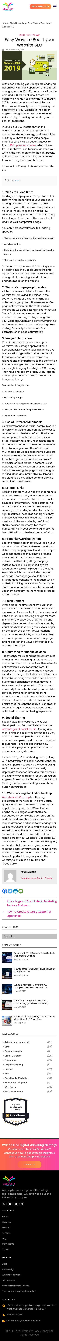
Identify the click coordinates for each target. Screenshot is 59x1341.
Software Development (16, 1082)
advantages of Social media (19, 729)
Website (48, 878)
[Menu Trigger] (55, 7)
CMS (7, 1046)
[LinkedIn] (16, 1204)
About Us (6, 1222)
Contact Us (8, 1243)
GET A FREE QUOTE (40, 6)
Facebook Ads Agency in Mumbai (19, 1291)
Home (5, 23)
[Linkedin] (15, 891)
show (17, 180)
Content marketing (14, 1051)
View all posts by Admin (32, 878)
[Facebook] (4, 891)
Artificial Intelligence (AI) (17, 1042)
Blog (4, 1238)
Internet (9, 1069)
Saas (4, 1263)
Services (6, 1227)
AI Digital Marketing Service (15, 1285)
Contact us (29, 1164)
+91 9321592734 (14, 1314)
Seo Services (8, 1280)
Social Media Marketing (16, 1078)
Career (5, 1249)
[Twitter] (10, 891)
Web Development (14, 1091)
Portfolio (6, 1232)
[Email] (20, 891)
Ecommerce (11, 1060)
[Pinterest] (21, 1204)
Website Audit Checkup (16, 797)
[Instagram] (10, 1204)
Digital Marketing (18, 23)
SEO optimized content (23, 145)
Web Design (10, 1087)
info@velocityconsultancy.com (23, 1320)
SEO (38, 35)
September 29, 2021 (15, 49)
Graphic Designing (14, 1064)
